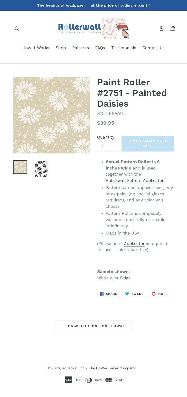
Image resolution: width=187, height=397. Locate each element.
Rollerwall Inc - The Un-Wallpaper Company (98, 368)
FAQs (100, 47)
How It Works (35, 47)
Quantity (105, 137)
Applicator (134, 243)
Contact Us (153, 47)
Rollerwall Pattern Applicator (134, 180)
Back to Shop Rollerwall (97, 326)
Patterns (80, 47)
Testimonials (123, 47)
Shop (61, 47)
